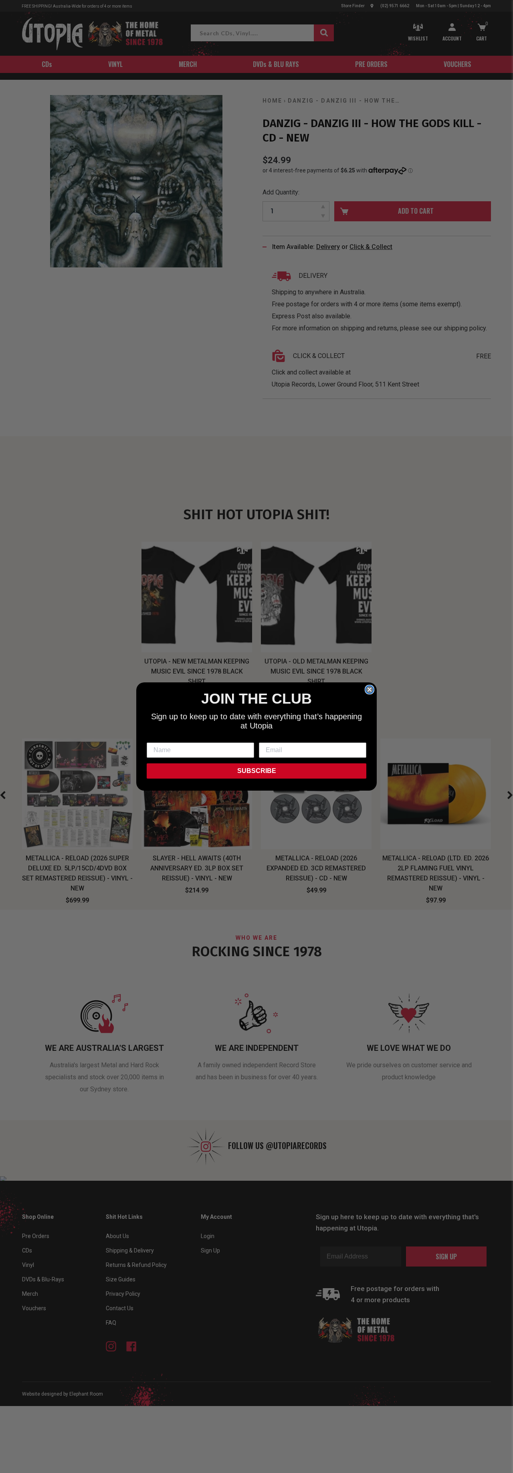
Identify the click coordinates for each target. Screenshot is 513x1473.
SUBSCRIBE (256, 770)
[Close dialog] (370, 690)
